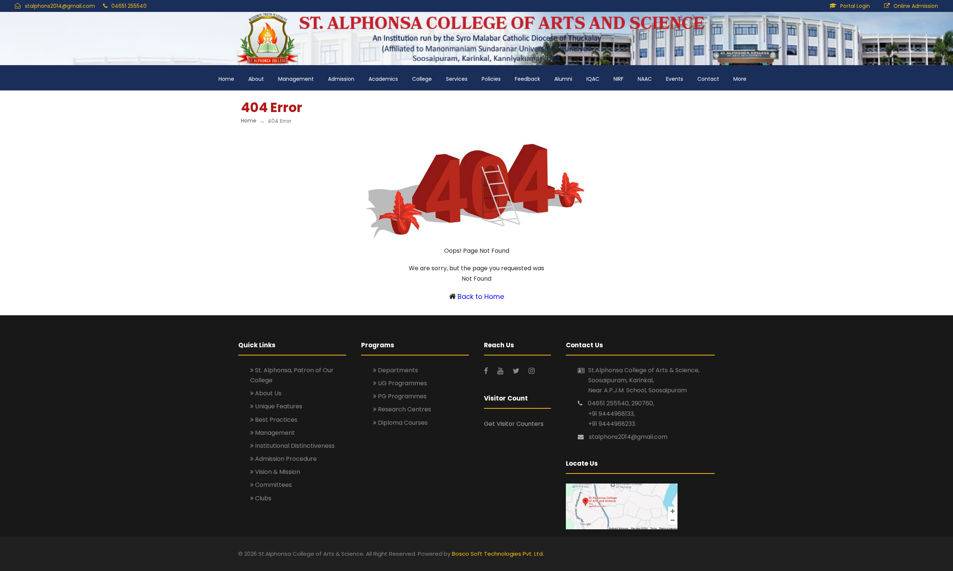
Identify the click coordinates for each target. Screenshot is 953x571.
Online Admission (915, 6)
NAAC (645, 79)
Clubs (262, 498)
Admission (341, 79)
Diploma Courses (402, 422)
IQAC (592, 79)
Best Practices (275, 419)
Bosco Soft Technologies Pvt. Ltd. (498, 554)
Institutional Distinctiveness (294, 445)
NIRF (618, 79)
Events (674, 79)
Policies (491, 79)
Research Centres (403, 409)
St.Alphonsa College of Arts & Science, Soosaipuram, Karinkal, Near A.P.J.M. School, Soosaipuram (643, 380)
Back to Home (481, 296)
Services (457, 79)
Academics (383, 79)
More (739, 79)
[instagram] (532, 371)
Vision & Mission (277, 472)
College (422, 79)
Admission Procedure (285, 458)
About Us (267, 393)
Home (226, 79)
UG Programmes (401, 383)
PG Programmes (401, 396)
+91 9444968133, (611, 413)
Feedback (527, 79)
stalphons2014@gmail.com (60, 6)
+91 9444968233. (612, 424)
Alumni (563, 79)
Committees (273, 485)
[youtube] (501, 371)
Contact (708, 79)
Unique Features (278, 406)
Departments (397, 370)
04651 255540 (129, 6)
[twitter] (517, 371)
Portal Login (855, 6)
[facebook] (487, 371)
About (256, 79)
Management (296, 79)
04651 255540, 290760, (621, 403)
